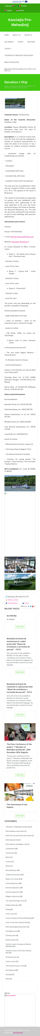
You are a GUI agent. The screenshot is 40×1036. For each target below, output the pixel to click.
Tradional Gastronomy (13, 875)
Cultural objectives (12, 883)
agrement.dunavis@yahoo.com (22, 237)
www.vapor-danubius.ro (20, 242)
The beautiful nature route (15, 966)
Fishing (8, 909)
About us (16, 35)
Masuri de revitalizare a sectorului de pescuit (20, 70)
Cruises (14, 88)
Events (20, 42)
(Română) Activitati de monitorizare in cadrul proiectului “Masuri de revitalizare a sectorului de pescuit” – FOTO (18, 644)
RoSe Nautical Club (12, 840)
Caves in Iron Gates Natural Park (17, 922)
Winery (8, 857)
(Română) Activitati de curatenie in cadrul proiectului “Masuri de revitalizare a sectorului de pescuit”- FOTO (20, 688)
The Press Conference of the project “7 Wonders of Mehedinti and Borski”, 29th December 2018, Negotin (19, 748)
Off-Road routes (11, 957)
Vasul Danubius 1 (13, 603)
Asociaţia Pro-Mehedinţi (20, 22)
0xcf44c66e (12, 615)
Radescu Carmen (13, 600)
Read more (20, 627)
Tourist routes (11, 961)
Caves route (10, 914)
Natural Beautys (11, 870)
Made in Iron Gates (11, 62)
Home (6, 35)
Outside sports (11, 935)
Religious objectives (12, 896)
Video (7, 979)
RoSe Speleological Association (16, 927)
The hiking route (11, 931)
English (9, 10)
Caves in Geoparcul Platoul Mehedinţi (18, 918)
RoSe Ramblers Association (15, 831)
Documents (9, 42)
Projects (28, 35)
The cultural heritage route (15, 901)
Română (24, 6)
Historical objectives (13, 888)
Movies (8, 866)
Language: (8, 6)
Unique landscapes (12, 905)
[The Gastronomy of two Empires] (20, 792)
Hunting (8, 974)
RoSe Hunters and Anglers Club (16, 844)
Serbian (21, 10)
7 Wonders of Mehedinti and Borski (18, 55)
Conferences (10, 853)
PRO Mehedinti (18, 1033)
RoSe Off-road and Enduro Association (19, 835)
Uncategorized (11, 970)
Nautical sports (11, 940)
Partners (31, 42)
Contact (7, 49)
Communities (10, 848)
